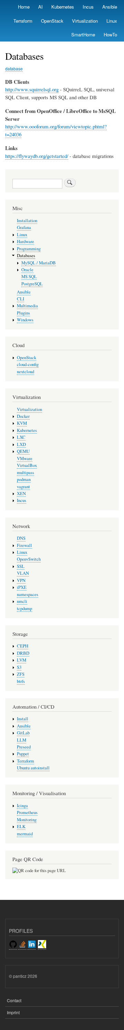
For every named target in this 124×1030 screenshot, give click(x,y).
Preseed (24, 747)
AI (40, 6)
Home (24, 6)
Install (22, 719)
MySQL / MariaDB (38, 263)
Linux (111, 21)
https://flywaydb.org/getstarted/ (36, 155)
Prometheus (27, 812)
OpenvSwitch (29, 559)
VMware (24, 458)
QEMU (23, 451)
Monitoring (27, 820)
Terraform (22, 21)
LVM (21, 660)
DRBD (23, 653)
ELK (21, 826)
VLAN (23, 573)
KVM (22, 423)
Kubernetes (62, 6)
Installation (27, 221)
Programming (29, 249)
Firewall (24, 545)
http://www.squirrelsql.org (32, 89)
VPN (21, 580)
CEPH (22, 646)
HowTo (110, 34)
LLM (21, 740)
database (14, 68)
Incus (88, 6)
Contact (14, 1000)
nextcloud (25, 372)
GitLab (23, 733)
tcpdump (24, 608)
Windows (25, 320)
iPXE (22, 587)
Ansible (109, 6)
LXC (21, 437)
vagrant (23, 487)
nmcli (22, 601)
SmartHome (83, 34)
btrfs (21, 681)
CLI (20, 299)
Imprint (13, 1012)
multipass (25, 473)
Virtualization (85, 21)
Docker (23, 416)
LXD (21, 444)
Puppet (23, 754)
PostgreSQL (32, 284)
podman (24, 479)
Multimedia (27, 306)
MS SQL (29, 276)
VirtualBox (27, 465)
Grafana (24, 227)
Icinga (22, 806)
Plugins (23, 313)
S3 (19, 667)
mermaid (25, 834)
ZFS (20, 674)
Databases (26, 256)
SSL (20, 566)
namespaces (27, 594)
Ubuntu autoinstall (33, 768)
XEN (21, 493)
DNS (21, 538)
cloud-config (28, 364)
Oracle (27, 270)
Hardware (25, 241)
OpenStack (52, 21)
